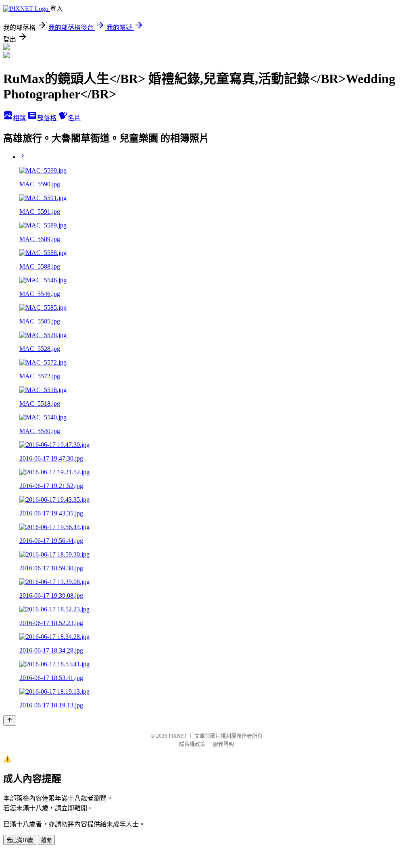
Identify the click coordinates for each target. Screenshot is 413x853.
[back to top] (9, 720)
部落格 (47, 118)
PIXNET (178, 736)
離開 (46, 840)
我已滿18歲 (19, 840)
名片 (74, 118)
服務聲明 (223, 744)
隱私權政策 (192, 744)
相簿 (20, 118)
